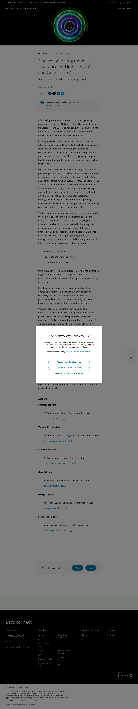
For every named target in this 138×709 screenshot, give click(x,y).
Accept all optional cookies (69, 362)
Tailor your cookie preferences (69, 373)
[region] (69, 354)
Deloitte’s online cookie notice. (78, 352)
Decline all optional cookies (69, 367)
